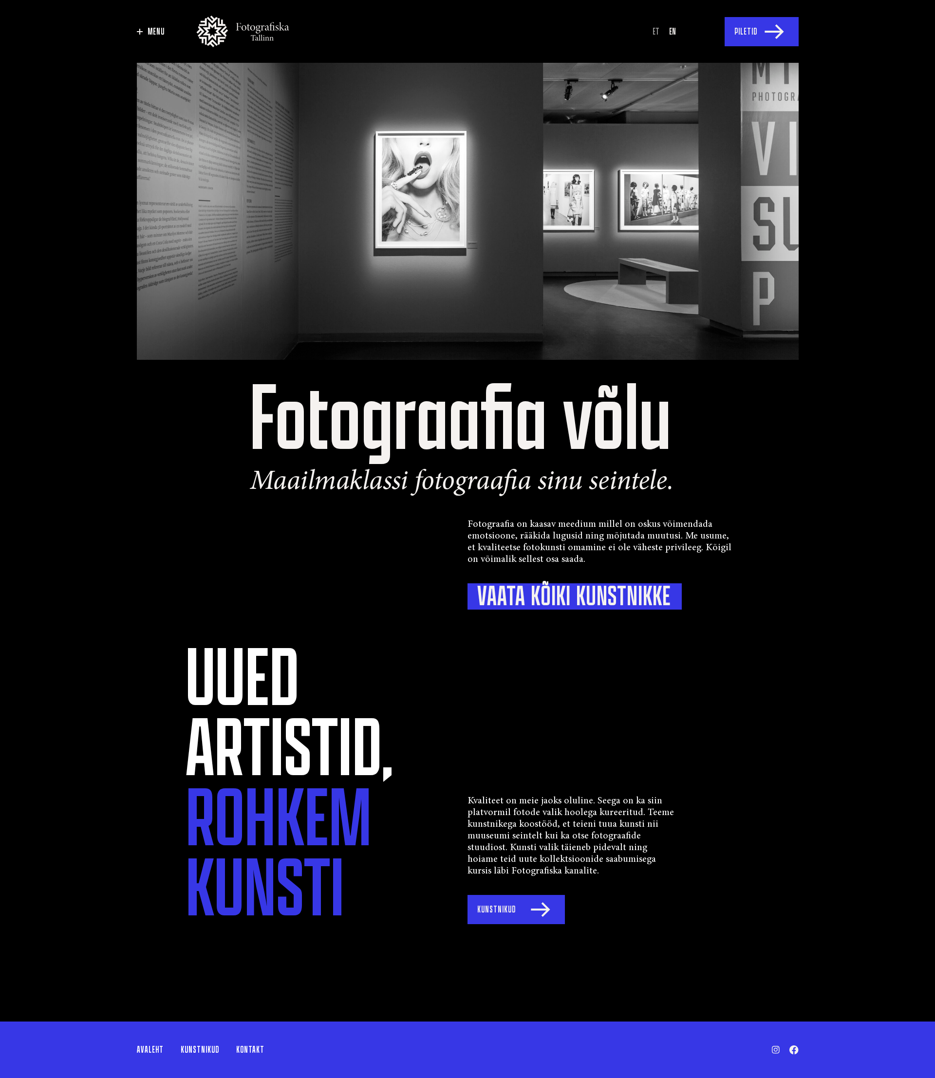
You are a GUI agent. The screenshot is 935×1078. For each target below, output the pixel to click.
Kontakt (250, 1050)
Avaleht (150, 1050)
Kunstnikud (200, 1050)
